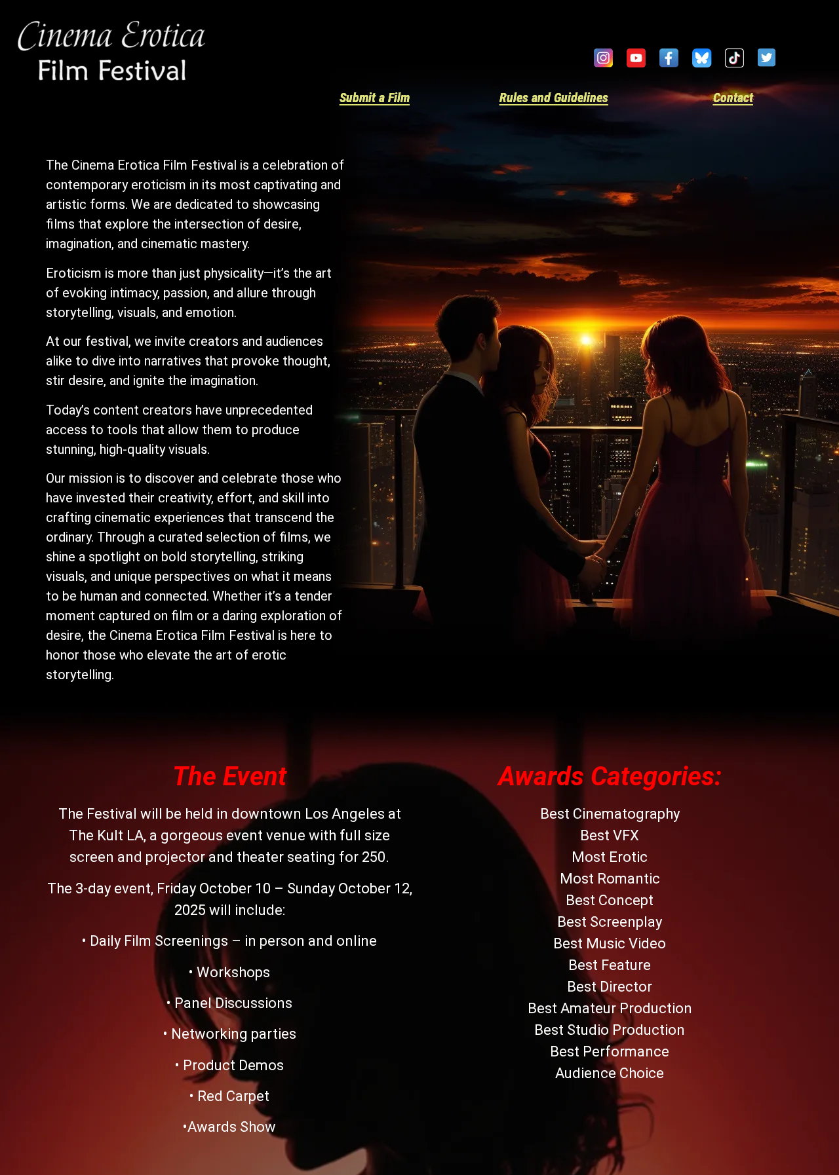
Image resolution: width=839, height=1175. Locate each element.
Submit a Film (375, 97)
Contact (733, 97)
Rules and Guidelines (553, 97)
